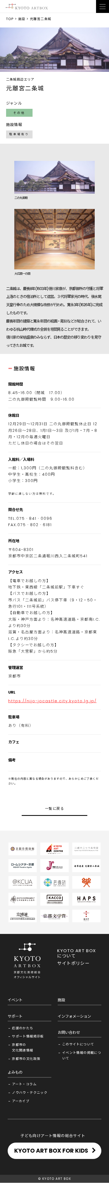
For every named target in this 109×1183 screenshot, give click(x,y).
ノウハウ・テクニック (29, 1092)
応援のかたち (22, 1028)
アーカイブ (20, 1101)
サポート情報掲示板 (28, 1036)
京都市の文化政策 (26, 1058)
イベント (15, 1000)
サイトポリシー (73, 963)
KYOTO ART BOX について (76, 953)
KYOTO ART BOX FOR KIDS (51, 1150)
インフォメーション (74, 1016)
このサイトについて (78, 1044)
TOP (10, 19)
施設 (21, 19)
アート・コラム (24, 1084)
